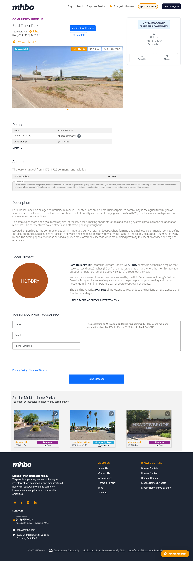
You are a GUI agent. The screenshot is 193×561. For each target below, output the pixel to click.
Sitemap (102, 492)
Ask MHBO (149, 6)
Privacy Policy (19, 370)
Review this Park (26, 41)
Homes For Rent (149, 473)
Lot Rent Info (78, 35)
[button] (55, 413)
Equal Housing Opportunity (66, 550)
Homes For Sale (149, 468)
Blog (100, 487)
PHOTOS (80, 49)
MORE (16, 148)
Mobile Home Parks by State (156, 487)
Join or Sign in (171, 6)
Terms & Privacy (106, 482)
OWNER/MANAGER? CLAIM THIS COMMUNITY (154, 24)
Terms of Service (38, 370)
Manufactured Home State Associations (147, 550)
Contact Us (104, 473)
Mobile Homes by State (153, 482)
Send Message (96, 379)
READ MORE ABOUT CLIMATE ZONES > (95, 300)
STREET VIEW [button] (113, 49)
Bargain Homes (149, 478)
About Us (103, 468)
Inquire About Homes (83, 28)
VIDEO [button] (96, 49)
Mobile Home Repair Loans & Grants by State (104, 550)
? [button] (79, 136)
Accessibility (105, 478)
